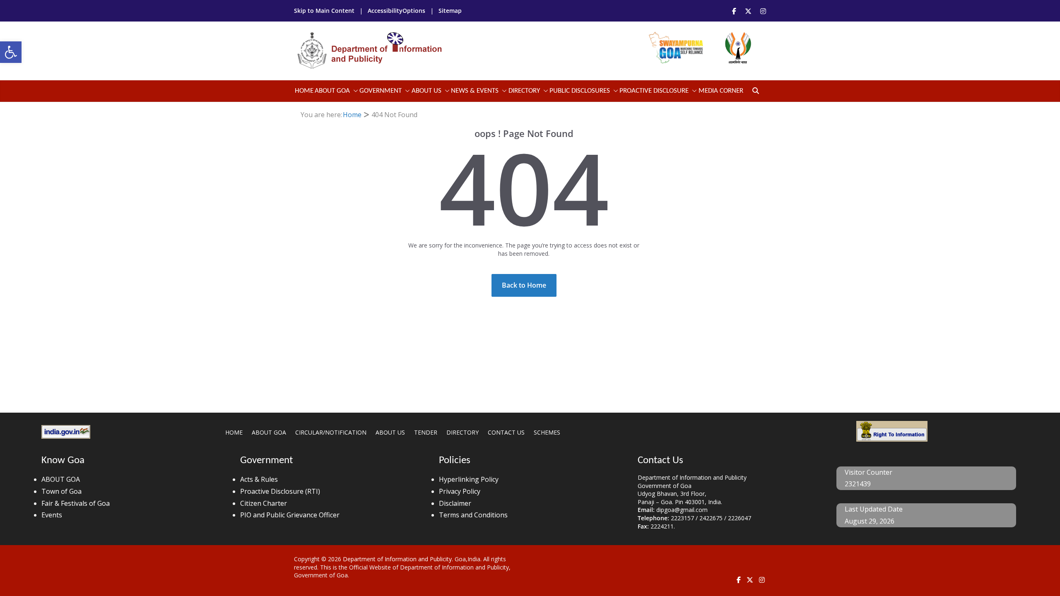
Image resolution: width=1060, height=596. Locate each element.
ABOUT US (390, 432)
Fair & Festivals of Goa (75, 503)
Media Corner (721, 90)
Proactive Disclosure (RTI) (280, 491)
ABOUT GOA (332, 90)
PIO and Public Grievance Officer (290, 514)
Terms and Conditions (473, 514)
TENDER (425, 432)
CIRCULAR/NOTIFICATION (330, 432)
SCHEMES (547, 432)
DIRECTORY (462, 432)
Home (304, 90)
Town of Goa (61, 491)
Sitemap (450, 10)
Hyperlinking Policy (469, 479)
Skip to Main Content (325, 10)
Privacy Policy (459, 491)
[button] (11, 52)
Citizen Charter (263, 503)
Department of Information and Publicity (397, 559)
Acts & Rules (259, 479)
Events (51, 514)
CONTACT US (506, 432)
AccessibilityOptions (397, 10)
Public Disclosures (579, 90)
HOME (234, 432)
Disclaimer (455, 503)
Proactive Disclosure (654, 90)
